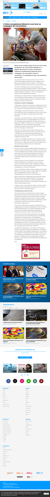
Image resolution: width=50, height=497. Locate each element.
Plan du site (16, 484)
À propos (4, 447)
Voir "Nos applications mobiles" (40, 368)
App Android (41, 381)
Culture (4, 398)
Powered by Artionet (6, 487)
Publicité (4, 453)
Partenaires (5, 457)
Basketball (27, 394)
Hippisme (27, 402)
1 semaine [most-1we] (11, 307)
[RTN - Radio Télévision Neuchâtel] (29, 473)
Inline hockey (28, 408)
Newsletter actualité (6, 406)
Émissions (15, 17)
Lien (6, 73)
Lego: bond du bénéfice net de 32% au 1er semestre (36, 296)
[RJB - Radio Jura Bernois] (19, 473)
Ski (26, 400)
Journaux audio (5, 400)
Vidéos (24, 17)
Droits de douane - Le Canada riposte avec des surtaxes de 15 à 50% (13, 279)
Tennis (27, 404)
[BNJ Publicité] (10, 473)
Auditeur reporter (6, 404)
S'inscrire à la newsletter (25, 357)
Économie (14, 21)
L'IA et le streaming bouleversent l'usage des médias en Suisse (36, 279)
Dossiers (4, 402)
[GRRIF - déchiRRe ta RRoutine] (19, 477)
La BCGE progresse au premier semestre (12, 322)
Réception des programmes (7, 449)
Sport (10, 17)
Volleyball (27, 396)
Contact (4, 463)
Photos (19, 17)
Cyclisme (27, 398)
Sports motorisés (28, 406)
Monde (4, 394)
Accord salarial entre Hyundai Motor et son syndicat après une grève (35, 323)
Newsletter (4, 465)
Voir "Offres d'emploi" (25, 368)
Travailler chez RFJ (6, 455)
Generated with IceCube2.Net (15, 487)
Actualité (6, 17)
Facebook (8, 381)
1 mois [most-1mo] (16, 307)
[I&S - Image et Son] (29, 477)
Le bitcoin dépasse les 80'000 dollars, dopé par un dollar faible (13, 296)
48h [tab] (5, 307)
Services (29, 17)
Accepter (46, 493)
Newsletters (29, 381)
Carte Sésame (5, 451)
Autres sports (28, 412)
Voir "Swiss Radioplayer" (10, 368)
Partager (6, 68)
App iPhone (35, 381)
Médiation (4, 459)
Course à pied (28, 410)
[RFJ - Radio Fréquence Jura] (39, 473)
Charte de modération (6, 461)
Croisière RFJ (34, 17)
